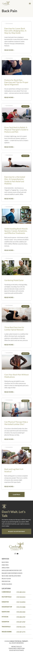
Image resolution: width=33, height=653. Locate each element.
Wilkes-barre (7, 631)
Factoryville (6, 597)
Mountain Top (7, 607)
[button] (29, 3)
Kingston (5, 602)
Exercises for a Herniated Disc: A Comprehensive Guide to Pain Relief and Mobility (14, 180)
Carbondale (6, 592)
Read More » (9, 50)
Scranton (5, 621)
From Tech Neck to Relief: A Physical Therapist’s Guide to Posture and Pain (16, 129)
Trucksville (6, 626)
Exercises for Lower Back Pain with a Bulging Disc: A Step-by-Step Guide (15, 30)
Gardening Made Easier (14, 280)
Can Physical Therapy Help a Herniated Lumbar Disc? (16, 423)
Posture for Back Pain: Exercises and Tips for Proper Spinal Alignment (16, 82)
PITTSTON (5, 617)
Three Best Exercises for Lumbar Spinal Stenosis (14, 328)
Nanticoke (6, 612)
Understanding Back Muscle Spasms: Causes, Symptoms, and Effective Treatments (16, 231)
